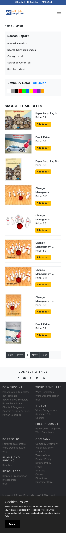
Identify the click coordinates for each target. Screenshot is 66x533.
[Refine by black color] (16, 90)
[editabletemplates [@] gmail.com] (26, 377)
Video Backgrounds (46, 410)
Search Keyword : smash (21, 50)
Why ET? (40, 451)
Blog (5, 483)
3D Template (9, 395)
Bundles (7, 465)
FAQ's (38, 466)
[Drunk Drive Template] (18, 143)
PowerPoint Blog (11, 414)
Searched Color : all (19, 62)
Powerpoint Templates (48, 428)
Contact (39, 474)
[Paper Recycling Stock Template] (18, 119)
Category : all (15, 56)
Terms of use (42, 455)
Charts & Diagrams (13, 407)
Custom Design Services (16, 411)
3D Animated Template (15, 399)
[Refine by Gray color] (13, 90)
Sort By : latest (16, 69)
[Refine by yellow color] (31, 90)
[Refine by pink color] (35, 90)
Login (19, 2)
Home (8, 26)
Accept (12, 524)
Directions (41, 478)
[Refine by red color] (20, 90)
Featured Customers (14, 443)
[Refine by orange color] (42, 90)
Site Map (40, 470)
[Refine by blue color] (27, 90)
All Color (39, 83)
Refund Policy (43, 462)
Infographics (9, 479)
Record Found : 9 (17, 43)
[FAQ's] (20, 377)
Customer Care (44, 482)
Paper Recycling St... (47, 113)
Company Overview (46, 443)
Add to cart (43, 124)
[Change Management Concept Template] (18, 194)
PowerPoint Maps (12, 403)
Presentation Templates (15, 391)
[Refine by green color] (24, 90)
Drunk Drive (42, 137)
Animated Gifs (43, 414)
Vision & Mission (44, 447)
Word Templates (44, 391)
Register (33, 2)
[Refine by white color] (9, 90)
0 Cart (48, 2)
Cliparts (39, 417)
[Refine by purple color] (39, 90)
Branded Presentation (14, 475)
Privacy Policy (43, 459)
